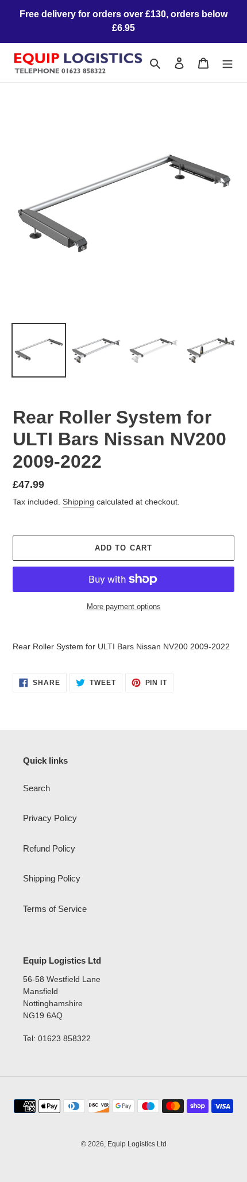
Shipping (78, 501)
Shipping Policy (51, 878)
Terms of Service (55, 909)
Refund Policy (49, 848)
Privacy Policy (50, 818)
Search (36, 788)
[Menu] (227, 63)
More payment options (124, 606)
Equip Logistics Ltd (137, 1144)
